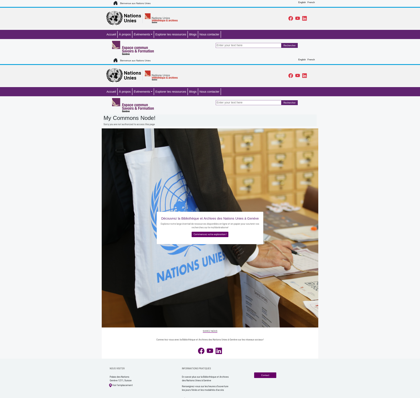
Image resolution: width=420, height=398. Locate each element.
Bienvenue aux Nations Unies (135, 3)
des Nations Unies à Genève (196, 380)
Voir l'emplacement (122, 385)
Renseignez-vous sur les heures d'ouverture (205, 386)
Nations (132, 16)
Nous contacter (209, 34)
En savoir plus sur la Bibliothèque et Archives (205, 377)
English (302, 2)
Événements (142, 34)
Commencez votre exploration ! (210, 234)
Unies (130, 20)
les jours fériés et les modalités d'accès (203, 390)
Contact (265, 375)
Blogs (193, 34)
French (311, 2)
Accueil (111, 34)
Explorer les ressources (170, 34)
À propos (125, 34)
